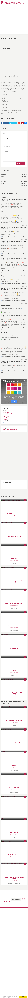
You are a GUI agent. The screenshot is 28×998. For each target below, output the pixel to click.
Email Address (6, 138)
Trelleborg (12, 722)
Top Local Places (8, 901)
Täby (12, 880)
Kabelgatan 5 (6, 412)
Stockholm (12, 789)
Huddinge (12, 767)
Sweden (16, 41)
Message (5, 149)
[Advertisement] (14, 20)
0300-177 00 (6, 416)
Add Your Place (16, 899)
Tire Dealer (6, 485)
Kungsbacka (11, 41)
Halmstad (12, 812)
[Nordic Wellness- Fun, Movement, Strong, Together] (14, 500)
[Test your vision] (14, 391)
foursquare (5, 419)
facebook (5, 417)
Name (4, 133)
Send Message (21, 163)
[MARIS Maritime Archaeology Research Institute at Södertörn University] (14, 751)
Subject (4, 143)
